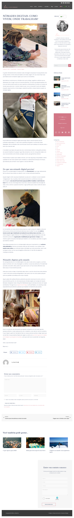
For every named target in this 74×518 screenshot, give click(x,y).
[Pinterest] (69, 132)
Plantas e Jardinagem (61, 156)
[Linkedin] (66, 132)
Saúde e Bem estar (60, 160)
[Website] (40, 395)
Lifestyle (19, 69)
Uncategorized (59, 164)
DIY (57, 148)
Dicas (57, 146)
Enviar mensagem (49, 504)
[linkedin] (67, 3)
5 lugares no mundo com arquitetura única (66, 96)
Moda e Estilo (59, 152)
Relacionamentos (60, 159)
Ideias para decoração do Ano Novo (65, 87)
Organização (59, 154)
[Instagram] (59, 132)
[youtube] (65, 3)
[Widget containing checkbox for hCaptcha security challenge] (50, 498)
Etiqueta (58, 149)
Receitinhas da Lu (60, 157)
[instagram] (63, 3)
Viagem (22, 69)
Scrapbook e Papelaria (61, 162)
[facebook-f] (61, 3)
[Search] (69, 65)
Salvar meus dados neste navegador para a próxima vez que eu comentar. (22, 399)
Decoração (58, 144)
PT (62, 16)
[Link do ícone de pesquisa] (68, 6)
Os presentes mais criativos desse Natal (65, 104)
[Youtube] (62, 132)
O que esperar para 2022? (10, 450)
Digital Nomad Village (22, 285)
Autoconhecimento (60, 143)
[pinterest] (69, 3)
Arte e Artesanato (60, 141)
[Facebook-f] (56, 132)
